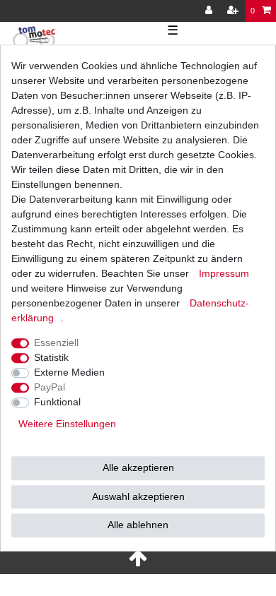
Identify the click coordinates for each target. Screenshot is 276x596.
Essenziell (56, 342)
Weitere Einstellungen (67, 423)
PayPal (49, 387)
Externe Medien (69, 372)
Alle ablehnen (138, 524)
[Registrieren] (234, 11)
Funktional (57, 401)
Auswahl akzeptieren (138, 496)
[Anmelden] (210, 11)
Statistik (51, 357)
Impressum (224, 273)
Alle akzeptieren (138, 467)
